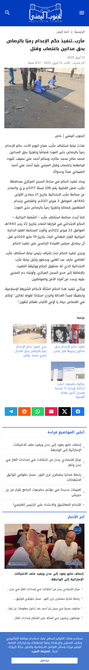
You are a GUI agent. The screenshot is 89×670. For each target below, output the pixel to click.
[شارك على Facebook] (78, 411)
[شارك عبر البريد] (51, 411)
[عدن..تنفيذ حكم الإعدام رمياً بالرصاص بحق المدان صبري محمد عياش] (30, 334)
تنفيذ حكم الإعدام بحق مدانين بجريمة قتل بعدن (69, 349)
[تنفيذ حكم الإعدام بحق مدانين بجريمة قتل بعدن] (68, 334)
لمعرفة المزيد (40, 651)
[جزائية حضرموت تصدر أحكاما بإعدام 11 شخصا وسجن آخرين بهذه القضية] (68, 371)
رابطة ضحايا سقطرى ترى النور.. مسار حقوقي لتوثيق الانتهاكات (43, 477)
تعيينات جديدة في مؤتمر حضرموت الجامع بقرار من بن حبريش (43, 492)
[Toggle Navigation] (83, 13)
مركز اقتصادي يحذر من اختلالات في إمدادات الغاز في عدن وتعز (43, 462)
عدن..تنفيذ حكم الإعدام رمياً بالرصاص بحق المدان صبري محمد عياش (31, 351)
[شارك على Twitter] (64, 411)
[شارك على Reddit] (24, 411)
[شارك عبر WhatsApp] (38, 411)
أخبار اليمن (63, 32)
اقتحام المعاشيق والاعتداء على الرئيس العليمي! (47, 504)
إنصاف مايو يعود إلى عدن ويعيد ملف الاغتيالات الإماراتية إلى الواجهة (47, 447)
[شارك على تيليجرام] (11, 411)
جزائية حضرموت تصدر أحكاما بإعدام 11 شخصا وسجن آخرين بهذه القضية (70, 390)
